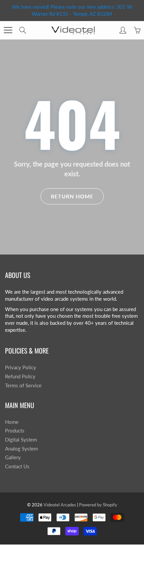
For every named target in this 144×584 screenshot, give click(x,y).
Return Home (72, 196)
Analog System (21, 449)
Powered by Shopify (98, 504)
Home (11, 422)
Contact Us (17, 466)
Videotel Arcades (60, 504)
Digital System (21, 440)
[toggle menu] (8, 30)
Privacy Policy (20, 367)
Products (14, 430)
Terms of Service (23, 385)
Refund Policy (20, 376)
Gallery (13, 457)
